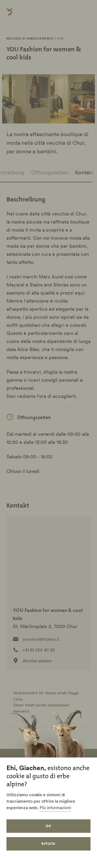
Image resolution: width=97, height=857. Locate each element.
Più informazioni (55, 807)
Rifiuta (48, 844)
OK (48, 826)
